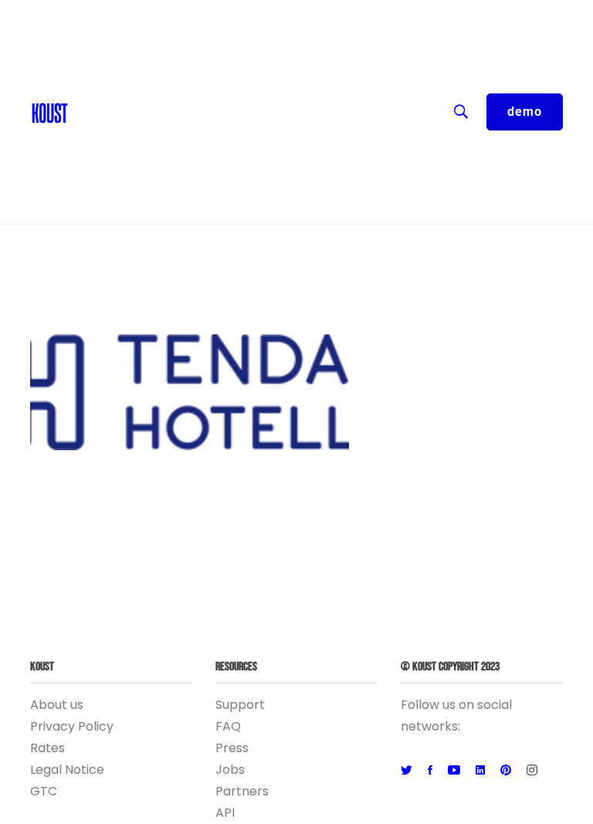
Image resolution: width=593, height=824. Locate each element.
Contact (101, 46)
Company (105, 139)
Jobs (230, 769)
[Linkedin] (480, 770)
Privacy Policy (72, 726)
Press (232, 748)
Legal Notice (67, 769)
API (225, 813)
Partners (242, 791)
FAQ (228, 726)
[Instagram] (532, 770)
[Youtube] (454, 770)
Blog (89, 77)
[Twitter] (406, 770)
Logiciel (98, 170)
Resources (107, 108)
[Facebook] (430, 770)
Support (240, 705)
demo (524, 111)
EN (83, 15)
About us (56, 705)
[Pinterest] (505, 770)
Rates (47, 748)
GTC (43, 791)
